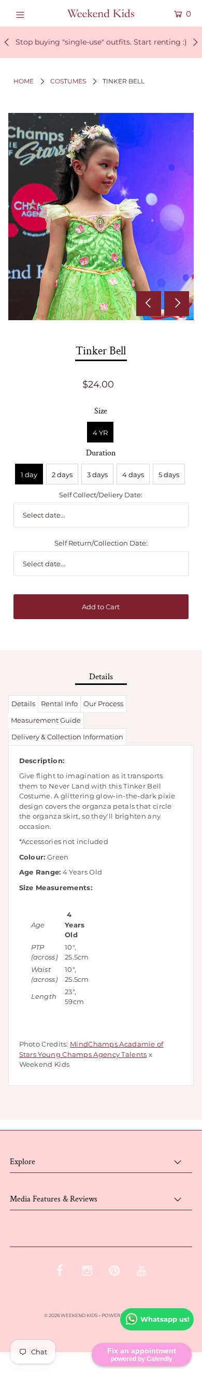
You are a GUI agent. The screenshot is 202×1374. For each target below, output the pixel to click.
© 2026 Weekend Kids (71, 1315)
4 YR (100, 432)
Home (23, 81)
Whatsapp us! (165, 1319)
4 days (133, 474)
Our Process (103, 703)
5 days (168, 474)
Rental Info (59, 703)
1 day (29, 474)
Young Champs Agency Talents (92, 1054)
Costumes (68, 81)
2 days (62, 474)
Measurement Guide (46, 720)
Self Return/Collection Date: (101, 543)
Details (23, 703)
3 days (97, 474)
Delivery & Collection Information (67, 737)
